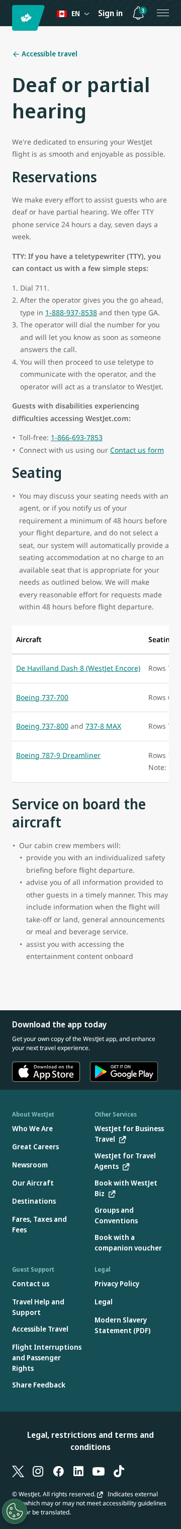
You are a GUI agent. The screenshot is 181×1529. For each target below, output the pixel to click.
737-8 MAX (103, 726)
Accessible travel (48, 53)
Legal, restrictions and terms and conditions (90, 1440)
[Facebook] (58, 1471)
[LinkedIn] (78, 1471)
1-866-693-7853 (77, 437)
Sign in (110, 13)
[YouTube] (99, 1471)
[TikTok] (119, 1471)
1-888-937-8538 (71, 312)
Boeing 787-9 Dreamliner (58, 755)
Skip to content (9, 19)
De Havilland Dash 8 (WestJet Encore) (78, 668)
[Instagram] (38, 1471)
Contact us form (137, 450)
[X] (18, 1471)
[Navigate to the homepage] (30, 18)
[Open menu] (163, 13)
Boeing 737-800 (42, 726)
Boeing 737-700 (42, 697)
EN (75, 13)
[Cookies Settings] (14, 1511)
